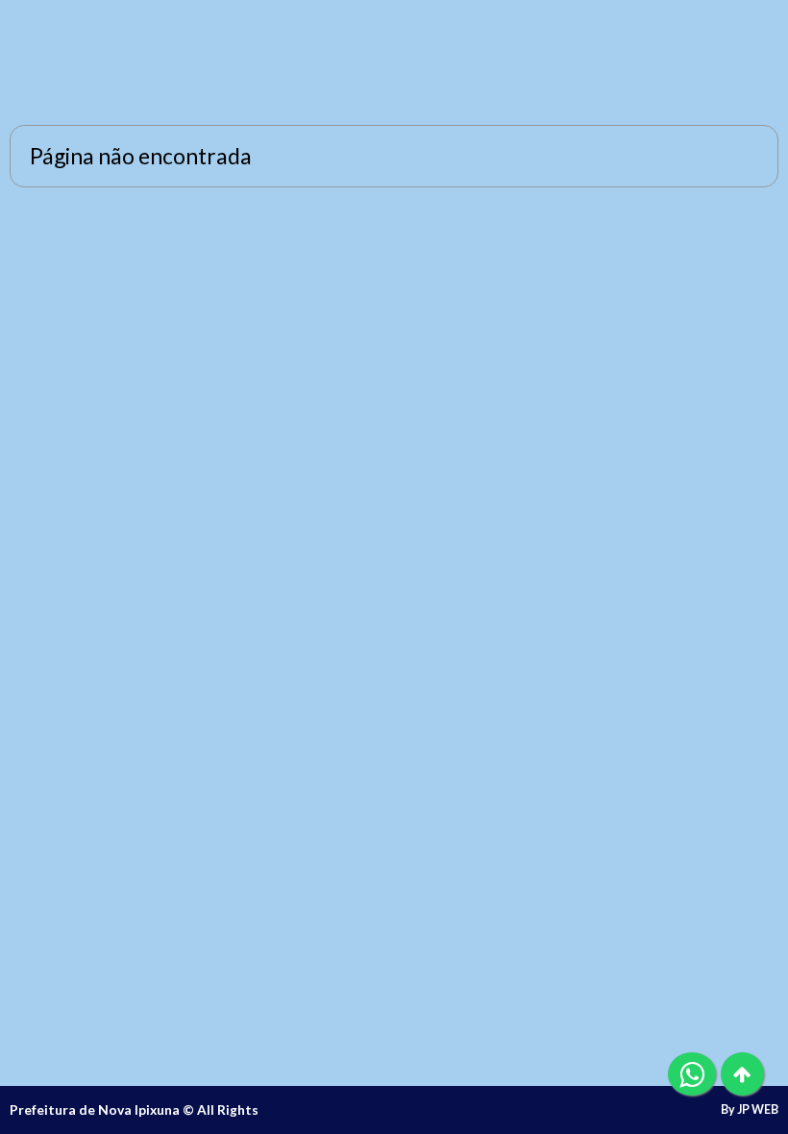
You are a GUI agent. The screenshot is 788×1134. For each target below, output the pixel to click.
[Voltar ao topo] (742, 1074)
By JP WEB (749, 1110)
